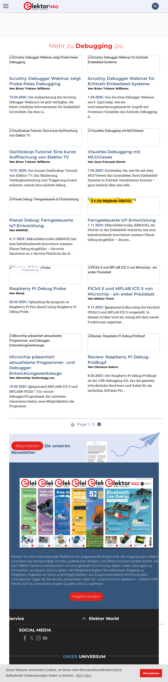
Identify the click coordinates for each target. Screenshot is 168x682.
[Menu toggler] (6, 6)
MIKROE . (23, 230)
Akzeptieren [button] (151, 673)
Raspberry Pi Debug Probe (37, 288)
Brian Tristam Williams (33, 88)
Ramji (20, 293)
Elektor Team (104, 298)
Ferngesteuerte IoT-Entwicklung (122, 220)
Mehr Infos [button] (83, 675)
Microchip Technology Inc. (35, 378)
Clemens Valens (106, 367)
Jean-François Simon (110, 162)
